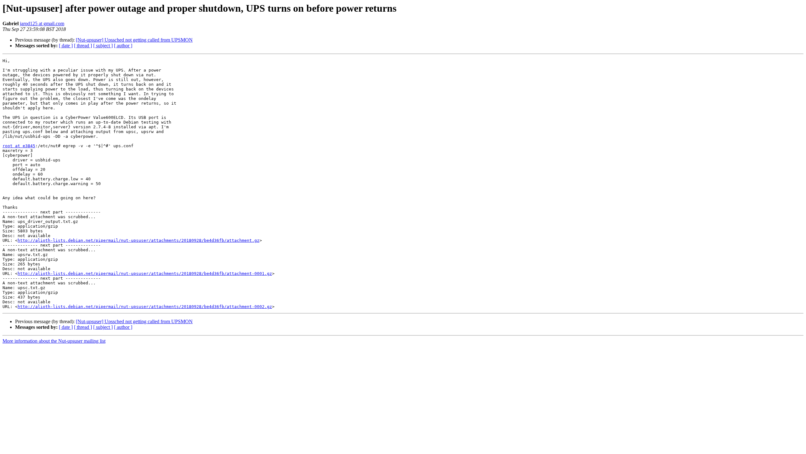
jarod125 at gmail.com (42, 23)
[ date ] (66, 45)
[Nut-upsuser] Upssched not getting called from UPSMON (134, 40)
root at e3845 (19, 145)
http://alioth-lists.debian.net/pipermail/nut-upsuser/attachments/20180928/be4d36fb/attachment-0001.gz (145, 273)
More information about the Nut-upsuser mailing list (54, 341)
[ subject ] (103, 45)
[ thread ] (83, 45)
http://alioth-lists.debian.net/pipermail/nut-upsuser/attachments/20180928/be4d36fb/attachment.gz (138, 240)
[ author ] (123, 45)
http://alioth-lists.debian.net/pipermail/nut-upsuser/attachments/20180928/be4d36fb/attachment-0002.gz (145, 306)
